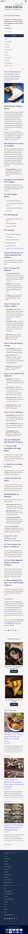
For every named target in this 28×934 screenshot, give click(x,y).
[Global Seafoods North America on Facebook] (7, 918)
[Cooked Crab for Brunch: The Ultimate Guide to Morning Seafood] (14, 813)
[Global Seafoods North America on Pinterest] (12, 918)
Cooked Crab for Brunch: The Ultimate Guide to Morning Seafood (13, 827)
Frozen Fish (6, 47)
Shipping (6, 901)
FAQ (5, 904)
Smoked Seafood (8, 57)
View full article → (8, 756)
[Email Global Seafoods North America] (16, 918)
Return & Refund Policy (8, 893)
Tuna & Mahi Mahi (8, 49)
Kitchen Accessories (8, 65)
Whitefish (6, 55)
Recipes (5, 909)
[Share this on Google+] (15, 630)
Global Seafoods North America (15, 926)
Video (5, 912)
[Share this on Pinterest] (13, 630)
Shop (5, 888)
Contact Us (6, 896)
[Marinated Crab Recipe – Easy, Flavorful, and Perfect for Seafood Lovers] (14, 722)
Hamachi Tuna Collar (10, 245)
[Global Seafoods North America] (14, 7)
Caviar (5, 39)
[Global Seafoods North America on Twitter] (5, 918)
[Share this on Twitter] (8, 630)
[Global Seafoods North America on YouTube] (9, 918)
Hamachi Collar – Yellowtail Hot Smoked (14, 248)
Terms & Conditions (8, 891)
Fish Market (6, 60)
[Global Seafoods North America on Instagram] (14, 918)
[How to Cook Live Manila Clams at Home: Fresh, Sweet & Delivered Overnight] (14, 768)
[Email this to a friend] (17, 630)
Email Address (8, 28)
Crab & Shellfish (7, 41)
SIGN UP (14, 35)
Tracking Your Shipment (8, 899)
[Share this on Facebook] (10, 630)
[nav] (3, 1)
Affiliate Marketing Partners (9, 914)
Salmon (6, 52)
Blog (5, 906)
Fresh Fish (6, 44)
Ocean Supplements (8, 63)
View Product (14, 671)
